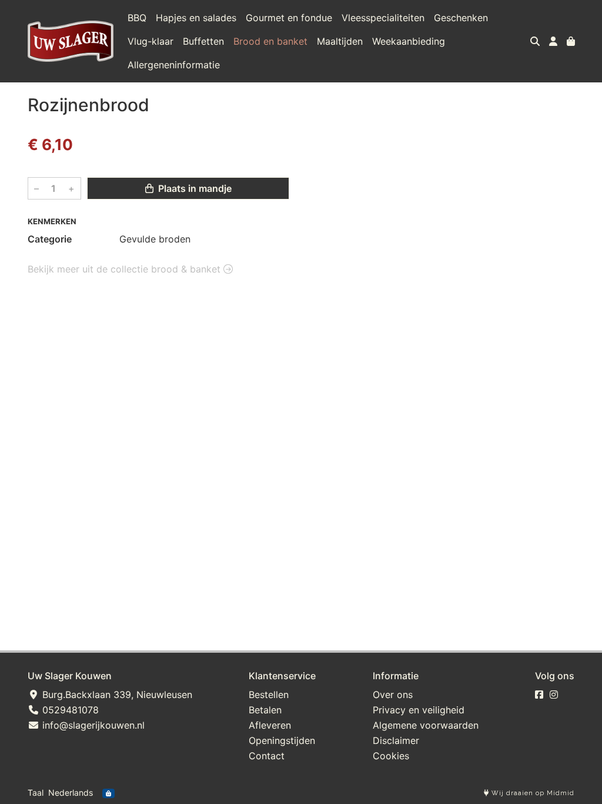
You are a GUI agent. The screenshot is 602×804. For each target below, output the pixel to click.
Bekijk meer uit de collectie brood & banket (125, 269)
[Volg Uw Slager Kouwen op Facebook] (539, 694)
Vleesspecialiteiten (383, 18)
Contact (267, 756)
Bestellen (269, 694)
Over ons (393, 694)
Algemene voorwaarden (426, 725)
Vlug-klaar (150, 41)
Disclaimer (396, 740)
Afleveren (270, 725)
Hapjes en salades (196, 18)
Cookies (391, 756)
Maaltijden (340, 41)
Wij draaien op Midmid (531, 793)
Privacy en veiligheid (418, 710)
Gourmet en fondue (289, 18)
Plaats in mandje (194, 188)
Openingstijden (282, 740)
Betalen (265, 710)
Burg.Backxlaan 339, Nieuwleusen (115, 694)
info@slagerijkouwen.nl (92, 725)
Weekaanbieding (408, 41)
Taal (36, 793)
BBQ (137, 18)
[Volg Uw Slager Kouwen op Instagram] (554, 694)
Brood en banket (270, 41)
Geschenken (461, 18)
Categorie (50, 239)
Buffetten (203, 41)
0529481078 (69, 710)
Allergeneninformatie (174, 65)
